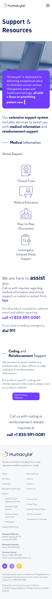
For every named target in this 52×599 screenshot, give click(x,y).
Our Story (6, 479)
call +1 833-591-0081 (21, 317)
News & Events (32, 474)
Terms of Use (32, 499)
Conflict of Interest (34, 514)
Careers (30, 479)
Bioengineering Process (11, 489)
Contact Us (31, 489)
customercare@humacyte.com (19, 558)
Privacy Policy (32, 504)
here (5, 300)
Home (4, 474)
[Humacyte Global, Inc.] (14, 5)
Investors (30, 484)
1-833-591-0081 (19, 580)
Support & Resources (10, 527)
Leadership (6, 484)
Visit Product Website (20, 396)
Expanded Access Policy (36, 509)
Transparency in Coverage (37, 519)
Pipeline (5, 494)
